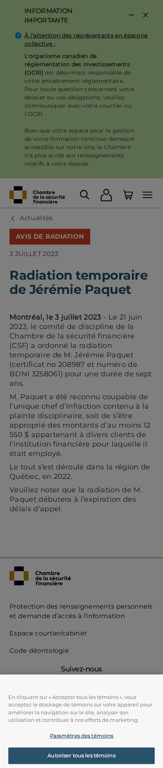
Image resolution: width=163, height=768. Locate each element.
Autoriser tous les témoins (81, 755)
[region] (81, 721)
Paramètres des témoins (82, 735)
